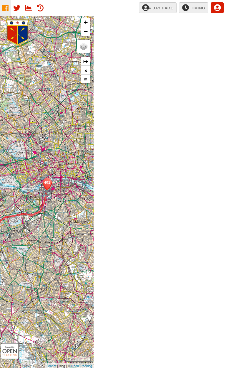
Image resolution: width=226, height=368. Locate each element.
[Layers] (83, 46)
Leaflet (51, 365)
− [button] (86, 31)
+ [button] (86, 22)
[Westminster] (47, 191)
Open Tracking (81, 365)
